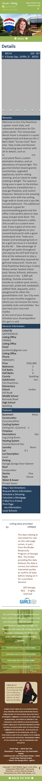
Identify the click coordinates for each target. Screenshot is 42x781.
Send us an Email (13, 700)
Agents (32, 760)
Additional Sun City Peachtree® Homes (21, 654)
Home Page (14, 749)
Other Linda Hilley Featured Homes (21, 660)
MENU (21, 39)
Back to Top (21, 778)
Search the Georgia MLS (21, 667)
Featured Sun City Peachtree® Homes (21, 648)
